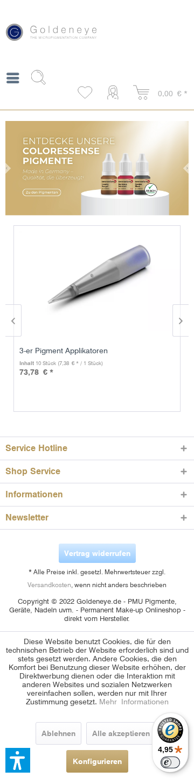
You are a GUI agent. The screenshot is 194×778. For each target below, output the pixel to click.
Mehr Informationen (134, 701)
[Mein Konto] (115, 93)
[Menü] (12, 80)
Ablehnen (58, 733)
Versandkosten (49, 585)
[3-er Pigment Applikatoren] (99, 281)
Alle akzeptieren (121, 733)
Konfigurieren (97, 761)
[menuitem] (12, 80)
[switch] (170, 762)
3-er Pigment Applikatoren (63, 350)
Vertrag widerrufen (97, 553)
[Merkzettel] (85, 93)
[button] (17, 760)
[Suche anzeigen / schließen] (42, 77)
